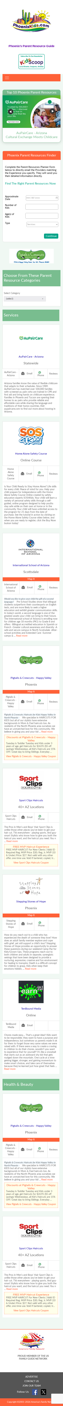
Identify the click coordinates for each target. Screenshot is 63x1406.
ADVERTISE (31, 1377)
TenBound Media (31, 1008)
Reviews (53, 374)
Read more (21, 636)
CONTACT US (31, 1381)
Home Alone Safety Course (31, 453)
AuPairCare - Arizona (31, 356)
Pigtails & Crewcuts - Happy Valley (31, 678)
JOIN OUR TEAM (32, 1386)
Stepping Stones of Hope (31, 901)
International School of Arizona (31, 565)
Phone (40, 375)
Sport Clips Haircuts (31, 800)
